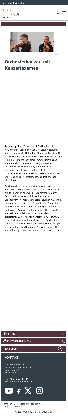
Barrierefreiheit (13, 407)
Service (11, 334)
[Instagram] (39, 391)
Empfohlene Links (19, 340)
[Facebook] (19, 391)
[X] (28, 391)
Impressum (9, 404)
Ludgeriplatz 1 (11, 370)
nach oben (10, 349)
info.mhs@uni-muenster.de (18, 382)
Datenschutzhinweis (30, 404)
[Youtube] (8, 391)
